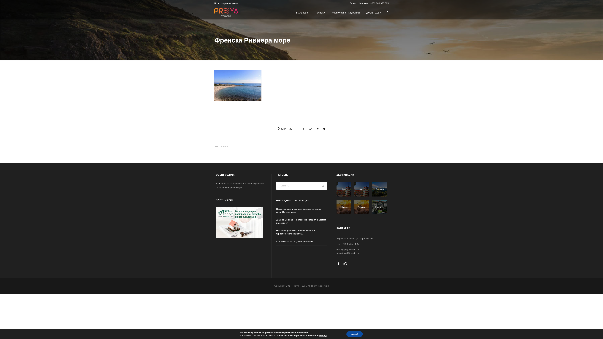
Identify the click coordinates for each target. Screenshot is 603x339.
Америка (380, 189)
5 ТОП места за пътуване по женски (294, 241)
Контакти (363, 3)
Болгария (379, 207)
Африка (344, 207)
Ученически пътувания (346, 12)
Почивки (320, 12)
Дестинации (373, 12)
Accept (354, 334)
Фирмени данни (229, 3)
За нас (353, 3)
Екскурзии (302, 12)
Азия (344, 189)
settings (323, 335)
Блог (216, 3)
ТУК (218, 183)
